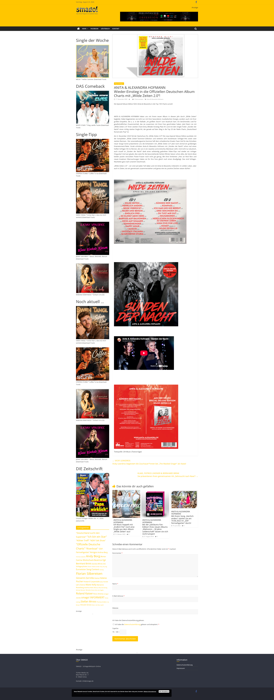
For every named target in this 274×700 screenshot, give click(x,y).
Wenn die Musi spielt (98, 605)
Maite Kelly (91, 584)
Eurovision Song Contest (87, 569)
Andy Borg (93, 556)
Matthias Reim (88, 588)
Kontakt (115, 29)
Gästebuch (105, 29)
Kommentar (117, 553)
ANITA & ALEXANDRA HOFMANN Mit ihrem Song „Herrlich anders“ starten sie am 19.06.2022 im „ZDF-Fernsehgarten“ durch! (182, 517)
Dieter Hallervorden (94, 566)
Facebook (94, 29)
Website (115, 608)
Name (115, 584)
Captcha (115, 628)
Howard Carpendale (91, 581)
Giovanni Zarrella (85, 577)
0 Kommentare (138, 99)
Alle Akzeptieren (164, 691)
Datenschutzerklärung (132, 624)
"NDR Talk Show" (98, 540)
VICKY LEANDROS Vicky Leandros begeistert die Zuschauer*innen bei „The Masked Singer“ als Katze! (149, 462)
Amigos (93, 552)
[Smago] (78, 28)
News (84, 29)
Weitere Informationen (150, 691)
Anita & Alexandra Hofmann (155, 99)
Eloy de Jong (103, 566)
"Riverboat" (92, 548)
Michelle (88, 590)
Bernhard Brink (83, 563)
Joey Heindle (104, 582)
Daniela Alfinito (97, 564)
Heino (96, 578)
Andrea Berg (103, 552)
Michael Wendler (80, 590)
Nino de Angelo (99, 590)
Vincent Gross (86, 605)
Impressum (181, 668)
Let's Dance (80, 585)
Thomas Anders (102, 602)
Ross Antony (98, 594)
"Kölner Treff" (82, 540)
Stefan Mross (88, 601)
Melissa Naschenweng (100, 587)
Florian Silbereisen (89, 573)
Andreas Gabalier (81, 556)
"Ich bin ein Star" (97, 536)
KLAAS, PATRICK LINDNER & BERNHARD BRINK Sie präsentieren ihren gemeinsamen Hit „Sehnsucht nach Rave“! (168, 475)
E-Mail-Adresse (118, 596)
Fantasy (101, 569)
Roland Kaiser (84, 593)
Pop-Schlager (119, 84)
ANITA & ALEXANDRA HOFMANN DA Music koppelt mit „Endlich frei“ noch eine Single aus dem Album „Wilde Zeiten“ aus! (123, 526)
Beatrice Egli (100, 560)
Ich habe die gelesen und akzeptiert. (137, 624)
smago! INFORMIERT (92, 597)
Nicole (93, 590)
